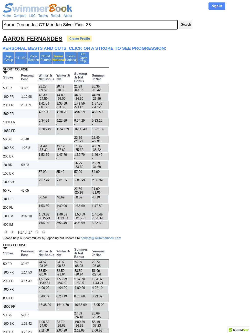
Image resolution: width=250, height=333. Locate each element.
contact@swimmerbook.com (101, 238)
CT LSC (21, 58)
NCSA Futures (46, 58)
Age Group (8, 58)
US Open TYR (83, 57)
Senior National (71, 58)
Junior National (58, 58)
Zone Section (33, 58)
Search (186, 24)
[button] (5, 232)
